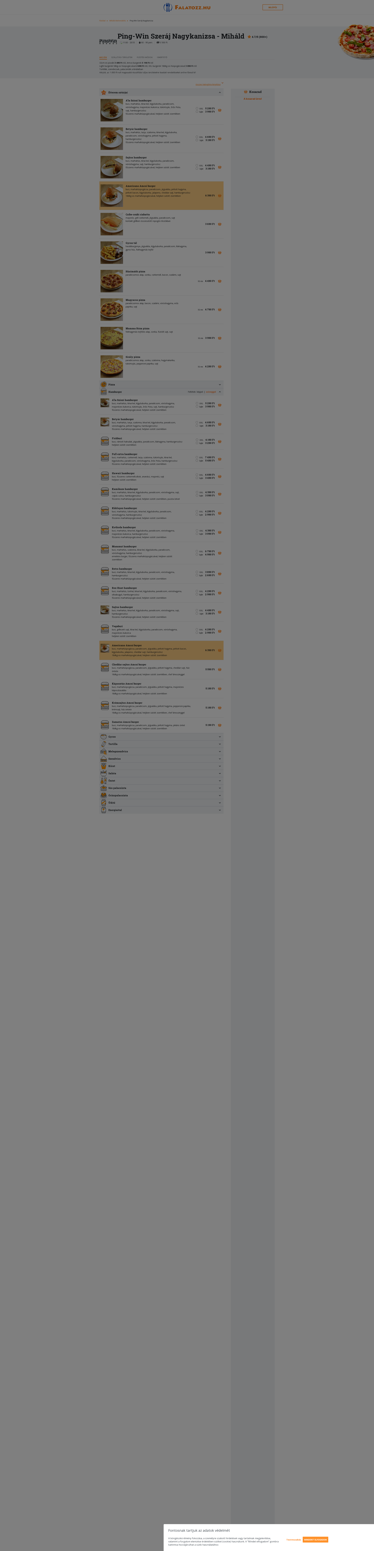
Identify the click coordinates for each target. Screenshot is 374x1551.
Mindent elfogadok (315, 1539)
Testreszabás (293, 1539)
